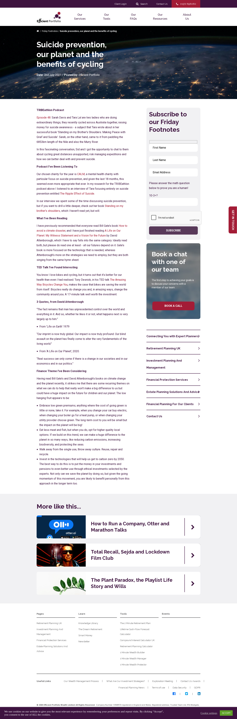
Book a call (173, 305)
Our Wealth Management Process (81, 681)
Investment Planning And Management (164, 364)
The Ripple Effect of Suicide (77, 193)
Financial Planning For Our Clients (170, 404)
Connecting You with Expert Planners (172, 336)
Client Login (121, 4)
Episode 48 (43, 117)
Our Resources (160, 16)
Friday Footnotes (50, 31)
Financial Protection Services (167, 379)
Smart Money (85, 635)
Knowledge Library (88, 623)
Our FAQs (133, 16)
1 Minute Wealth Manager (133, 658)
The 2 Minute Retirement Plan (135, 623)
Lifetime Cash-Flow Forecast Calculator (134, 631)
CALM (81, 174)
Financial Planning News (131, 687)
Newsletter (84, 641)
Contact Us (154, 416)
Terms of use (158, 687)
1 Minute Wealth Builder (132, 652)
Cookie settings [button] (209, 713)
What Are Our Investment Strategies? (125, 681)
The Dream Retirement (90, 629)
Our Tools (106, 16)
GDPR (197, 687)
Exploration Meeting (162, 681)
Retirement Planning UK (163, 348)
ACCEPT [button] (226, 713)
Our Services (80, 16)
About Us (187, 16)
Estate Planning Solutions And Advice (172, 392)
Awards (196, 681)
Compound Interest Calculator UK (137, 640)
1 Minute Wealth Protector (133, 664)
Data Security (180, 687)
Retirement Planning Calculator (136, 646)
